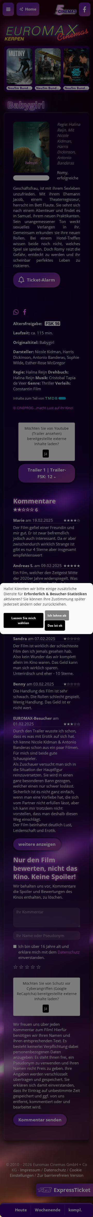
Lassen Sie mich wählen (23, 620)
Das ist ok (55, 625)
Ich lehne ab (57, 615)
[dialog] (46, 608)
